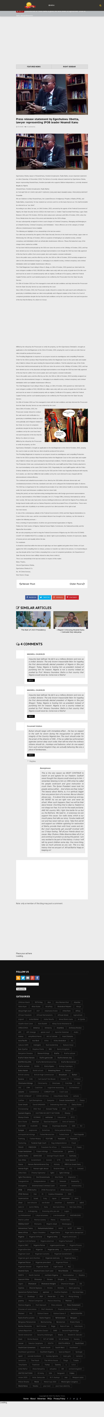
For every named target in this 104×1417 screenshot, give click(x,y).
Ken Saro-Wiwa (76, 1207)
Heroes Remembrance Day (38, 1164)
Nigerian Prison (62, 1262)
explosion (33, 1130)
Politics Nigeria (24, 1305)
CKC (19, 1088)
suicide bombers (34, 1356)
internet (63, 1186)
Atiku (46, 1041)
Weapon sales (78, 1377)
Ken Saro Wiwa (59, 1207)
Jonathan (58, 1203)
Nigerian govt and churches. (29, 1258)
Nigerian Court (24, 1254)
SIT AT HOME (48, 1339)
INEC (53, 1181)
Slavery (76, 1339)
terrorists (22, 1360)
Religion (73, 1318)
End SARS (22, 1126)
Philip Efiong (74, 1296)
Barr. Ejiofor (23, 1049)
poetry (21, 1301)
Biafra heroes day (65, 1058)
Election (35, 1122)
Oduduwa (72, 1279)
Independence (40, 1181)
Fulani (79, 1147)
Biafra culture (69, 1053)
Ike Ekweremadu (43, 1177)
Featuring (22, 1143)
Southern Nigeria (47, 1352)
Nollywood (77, 1271)
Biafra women (24, 1066)
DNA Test (37, 1109)
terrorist (79, 1356)
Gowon (49, 1160)
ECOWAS (37, 1117)
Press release (56, 1305)
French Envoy (66, 1147)
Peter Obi (52, 1296)
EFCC (73, 1117)
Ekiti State (22, 1122)
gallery (71, 1151)
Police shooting (54, 1301)
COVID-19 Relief (24, 1096)
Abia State (36, 1006)
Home (26, 1399)
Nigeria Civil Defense (27, 1241)
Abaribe (77, 1002)
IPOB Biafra (31, 1190)
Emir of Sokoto (69, 1122)
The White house (51, 1360)
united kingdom (75, 1369)
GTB (58, 1160)
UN (62, 1369)
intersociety (76, 1186)
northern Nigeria (51, 1275)
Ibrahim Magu (58, 1169)
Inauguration (23, 1181)
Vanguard (60, 1373)
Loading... (20, 956)
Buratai (21, 1079)
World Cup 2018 (50, 1382)
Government (36, 1160)
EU (81, 1126)
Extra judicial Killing (63, 1130)
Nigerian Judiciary (53, 1258)
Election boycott (51, 1122)
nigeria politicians (57, 1245)
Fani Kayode (79, 1134)
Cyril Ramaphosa (35, 1100)
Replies (33, 761)
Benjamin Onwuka (25, 1053)
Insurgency (22, 1186)
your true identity (63, 1386)
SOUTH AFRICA (64, 1343)
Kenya (20, 1211)
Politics (69, 1301)
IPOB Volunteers (67, 1190)
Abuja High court (25, 1011)
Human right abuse (40, 1169)
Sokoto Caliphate (35, 1343)
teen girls (67, 1356)
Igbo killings (64, 1173)
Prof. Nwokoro (47, 1309)
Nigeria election (47, 1241)
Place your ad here (24, 953)
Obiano (50, 1279)
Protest (21, 1313)
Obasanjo (38, 1279)
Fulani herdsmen (25, 1151)
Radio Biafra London (26, 1318)
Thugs (65, 1360)
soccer (20, 1343)
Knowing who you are (50, 1211)
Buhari (74, 1075)
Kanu (46, 1207)
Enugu (45, 1126)
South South (45, 1348)
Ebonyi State (23, 1117)
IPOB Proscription (48, 1190)
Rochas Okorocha (25, 1326)
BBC (50, 1049)
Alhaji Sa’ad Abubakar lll (61, 1024)
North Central (34, 1275)
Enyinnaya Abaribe (59, 1126)
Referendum (60, 1318)
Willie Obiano (23, 1382)
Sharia (60, 1335)
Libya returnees (42, 1215)
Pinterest (73, 597)
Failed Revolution (47, 1134)
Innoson (63, 1181)
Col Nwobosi (74, 1088)
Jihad (20, 1203)
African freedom (25, 1015)
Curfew (21, 1100)
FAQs (49, 1399)
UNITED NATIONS (25, 1373)
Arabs (76, 1032)
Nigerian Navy (70, 1258)
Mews (53, 1220)
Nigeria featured (66, 1241)
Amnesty (48, 1028)
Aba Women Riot (62, 1002)
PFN (62, 1296)
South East (79, 1343)
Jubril (82, 1203)
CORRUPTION (49, 1092)
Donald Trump (51, 1109)
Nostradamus (68, 1275)
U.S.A (74, 1365)
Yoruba (35, 1386)
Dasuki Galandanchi (67, 1100)
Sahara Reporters (25, 1331)
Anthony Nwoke (75, 1028)
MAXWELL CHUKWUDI (36, 654)
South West (60, 1348)
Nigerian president (43, 1262)
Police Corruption (36, 1301)
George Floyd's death (55, 1156)
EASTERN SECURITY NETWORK (48, 1113)
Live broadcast (59, 1215)
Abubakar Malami (64, 1006)
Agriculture (77, 1015)
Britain (68, 1070)
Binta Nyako (49, 1066)
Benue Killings (43, 1053)
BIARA (37, 1066)
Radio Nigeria (45, 1318)
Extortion (46, 1130)
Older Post (76, 583)
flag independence (59, 1143)
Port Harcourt (41, 1305)
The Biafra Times (59, 1396)
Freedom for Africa (48, 1147)
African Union (63, 1015)
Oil (81, 1284)
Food (74, 1143)
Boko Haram (23, 1070)
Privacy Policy (59, 1399)
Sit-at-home (64, 1339)
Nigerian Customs (42, 1254)
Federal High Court (38, 1143)
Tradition (36, 1365)
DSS (72, 1109)
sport (20, 1356)
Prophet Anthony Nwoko (68, 1309)
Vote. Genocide (38, 1377)
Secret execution (25, 1335)
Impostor (72, 1177)
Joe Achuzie (32, 1203)
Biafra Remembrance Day (46, 1062)
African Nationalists (45, 1015)
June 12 (21, 1207)
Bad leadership (52, 1045)
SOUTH (50, 1343)
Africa (78, 1011)
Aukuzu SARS (23, 1045)
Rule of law (64, 1326)
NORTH (21, 1275)
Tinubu (76, 1360)
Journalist (71, 1203)
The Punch (35, 1360)
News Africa (23, 1232)
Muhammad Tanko (25, 1228)
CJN (78, 1083)
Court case (63, 1092)
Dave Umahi (23, 1105)
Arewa (20, 1036)
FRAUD (21, 1147)
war (66, 1377)
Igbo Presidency (24, 1177)
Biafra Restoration (68, 1062)
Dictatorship (23, 1109)
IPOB (20, 1190)
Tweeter (46, 597)
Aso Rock (35, 1041)
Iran (35, 1194)
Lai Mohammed (24, 1215)
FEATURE (49, 1139)
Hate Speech (70, 1160)
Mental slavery (40, 1220)
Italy (45, 1198)
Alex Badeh (42, 1024)
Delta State (76, 1105)
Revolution (60, 1322)
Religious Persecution (27, 1322)
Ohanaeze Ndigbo (48, 1284)
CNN (28, 1088)
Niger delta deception (74, 1232)
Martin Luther (23, 1220)
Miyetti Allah (52, 1224)
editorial (49, 1117)
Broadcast (63, 1075)
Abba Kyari (22, 1006)
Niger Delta (55, 1232)
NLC (69, 1267)
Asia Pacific (22, 1041)
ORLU (20, 1296)
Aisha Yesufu (49, 1019)
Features (73, 1139)
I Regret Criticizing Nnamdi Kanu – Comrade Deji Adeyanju (70, 631)
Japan (54, 1198)
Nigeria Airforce (35, 1237)
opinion (46, 1292)
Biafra (56, 1053)
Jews (76, 1198)
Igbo (52, 1173)
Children (77, 1079)
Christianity (42, 1083)
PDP (41, 1296)
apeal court (45, 1032)
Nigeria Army (52, 1237)
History (57, 1164)
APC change (31, 1032)
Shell (20, 1339)
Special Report (65, 1352)
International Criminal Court (43, 1186)
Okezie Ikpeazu (35, 1288)
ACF (38, 1011)
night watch (58, 1267)
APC (19, 1032)
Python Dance (43, 1313)
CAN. (31, 1079)
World (36, 1382)
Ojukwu (21, 1288)
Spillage (79, 1352)
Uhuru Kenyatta (38, 1369)
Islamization (23, 1198)
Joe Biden (46, 1203)
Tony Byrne (22, 1365)
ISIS (69, 1194)
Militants (38, 1224)
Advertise (41, 1399)
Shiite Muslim (32, 1339)
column (21, 1092)
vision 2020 (22, 1377)
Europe (21, 1130)
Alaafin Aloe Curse (25, 1024)
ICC (70, 1169)
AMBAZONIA (23, 1028)
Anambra (60, 1028)
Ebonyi (67, 1113)
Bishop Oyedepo (66, 1066)
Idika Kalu (22, 1173)
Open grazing (74, 1288)
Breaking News (54, 1070)
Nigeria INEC (23, 1245)
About (33, 1399)
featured (61, 1139)
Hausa (20, 1164)
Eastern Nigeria (24, 1113)
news (79, 1228)
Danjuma (50, 1100)
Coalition (39, 1088)
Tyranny (58, 1365)
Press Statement (74, 1305)
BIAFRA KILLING (24, 1062)
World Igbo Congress (69, 1382)
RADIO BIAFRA (76, 1313)
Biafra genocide (46, 1058)
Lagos (66, 1211)
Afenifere (67, 1011)
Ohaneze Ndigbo (68, 1284)
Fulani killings (42, 1151)
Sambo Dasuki (42, 1331)
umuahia (53, 1369)
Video (71, 1373)
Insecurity (75, 1181)
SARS (55, 1331)
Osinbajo (31, 1296)
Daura (82, 1100)
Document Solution (34, 726)
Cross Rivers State (61, 1096)
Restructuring (46, 1322)
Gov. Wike (22, 1160)
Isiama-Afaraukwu (55, 1194)
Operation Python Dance (28, 1292)
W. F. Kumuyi (55, 1377)
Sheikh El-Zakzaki (75, 1335)
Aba (49, 1002)
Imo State (59, 1177)
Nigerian (39, 1249)
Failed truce (64, 1134)
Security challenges (45, 1335)
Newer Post (28, 583)
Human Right (23, 1169)
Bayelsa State (38, 1049)
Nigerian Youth (42, 1267)
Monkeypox (66, 1224)
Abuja (78, 1006)
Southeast (74, 1348)
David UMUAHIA (39, 1105)
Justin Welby (34, 1207)
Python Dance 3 (59, 1313)
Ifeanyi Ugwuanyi (38, 1173)
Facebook (32, 597)
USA (50, 1373)
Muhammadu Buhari (45, 1228)
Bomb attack (38, 1070)
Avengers (37, 1045)
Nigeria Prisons (76, 1245)
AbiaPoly (48, 1006)
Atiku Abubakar (60, 1041)
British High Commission (44, 1075)
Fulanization (58, 1151)
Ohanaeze (32, 1284)
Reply (31, 680)
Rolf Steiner (41, 1326)
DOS (64, 1109)
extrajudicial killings (26, 1134)
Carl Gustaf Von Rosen (47, 1079)
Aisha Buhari (34, 1019)
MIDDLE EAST (23, 1224)
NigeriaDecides (24, 1249)
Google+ (59, 597)
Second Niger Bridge (70, 1331)
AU (72, 1041)
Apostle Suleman (62, 1032)
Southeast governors (26, 1352)
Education (62, 1117)
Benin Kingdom (63, 1049)
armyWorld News (35, 1036)
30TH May (39, 1002)
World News (23, 1386)
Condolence (34, 1092)
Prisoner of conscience (27, 1309)
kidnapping (32, 1211)
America (36, 1028)
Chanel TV (65, 1079)
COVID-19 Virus (42, 1096)
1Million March (24, 1002)
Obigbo (61, 1279)
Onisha (50, 1288)
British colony (23, 1075)
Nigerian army (53, 1249)
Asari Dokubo (67, 1036)
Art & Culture (52, 1036)
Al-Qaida (81, 1019)
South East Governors (26, 1348)
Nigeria (21, 1237)
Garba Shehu (23, 1156)
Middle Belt (65, 1220)
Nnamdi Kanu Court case (43, 1271)
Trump (47, 1365)
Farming (21, 1139)
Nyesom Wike (23, 1279)
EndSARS (34, 1126)
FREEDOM (32, 1147)
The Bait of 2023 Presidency (33, 630)
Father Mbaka (35, 1139)
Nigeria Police (39, 1245)
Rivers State (75, 1322)
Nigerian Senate (24, 1267)
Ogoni (20, 1284)
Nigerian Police (24, 1262)
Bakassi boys (68, 1045)
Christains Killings (25, 1083)
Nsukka (82, 1275)
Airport (21, 1019)
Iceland (80, 1169)
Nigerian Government (63, 1254)
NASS (60, 1228)
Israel (36, 1198)
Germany (72, 1156)
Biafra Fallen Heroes (26, 1058)
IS (42, 1194)
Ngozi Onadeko (39, 1232)
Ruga (53, 1326)
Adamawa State (51, 1011)
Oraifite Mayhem (60, 1292)
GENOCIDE (37, 1156)
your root (47, 1386)
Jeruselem (65, 1198)
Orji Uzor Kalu (77, 1292)
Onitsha (61, 1288)
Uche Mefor (22, 1369)
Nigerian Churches (71, 1249)
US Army (41, 1373)
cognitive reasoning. (56, 1088)
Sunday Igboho (52, 1356)
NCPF (70, 1228)
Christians (56, 1083)
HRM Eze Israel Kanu (73, 1164)
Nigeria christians (69, 1237)
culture (76, 1096)
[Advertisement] (52, 41)
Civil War (68, 1083)
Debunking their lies (58, 1105)
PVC (30, 1313)
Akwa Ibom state (66, 1019)
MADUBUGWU (75, 1215)
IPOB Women (23, 1194)
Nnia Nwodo (63, 1271)
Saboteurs (78, 1326)
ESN (73, 1126)
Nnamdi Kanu (23, 1271)
